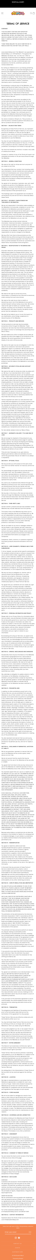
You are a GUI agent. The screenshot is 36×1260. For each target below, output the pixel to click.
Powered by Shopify (18, 1258)
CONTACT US (18, 1243)
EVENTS (17, 1247)
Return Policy (26, 430)
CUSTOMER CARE (17, 1252)
